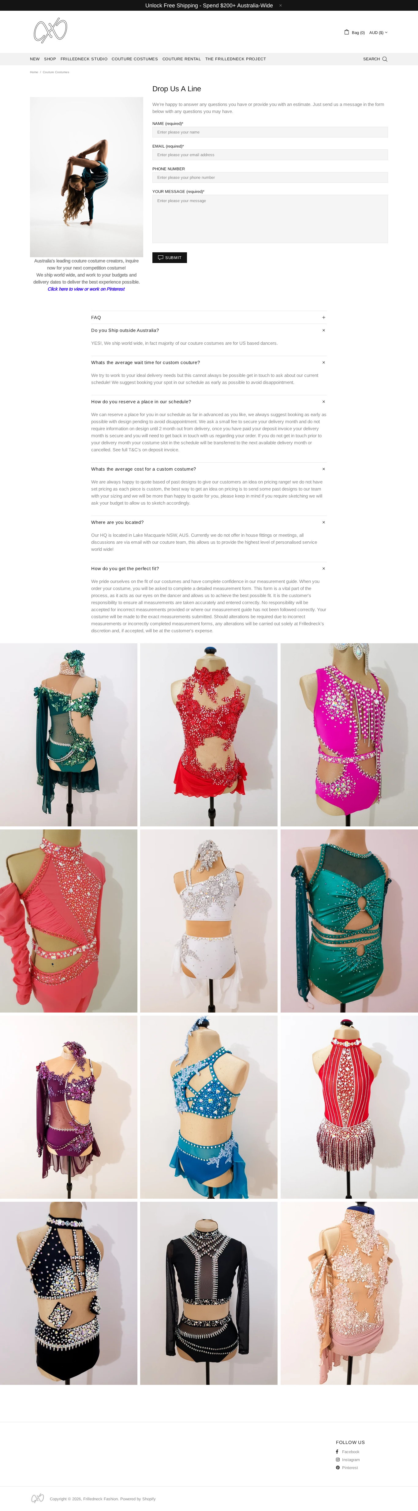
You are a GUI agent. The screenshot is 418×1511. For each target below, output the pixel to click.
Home (34, 72)
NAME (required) (167, 123)
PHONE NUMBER (168, 169)
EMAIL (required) (167, 146)
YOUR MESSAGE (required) (177, 191)
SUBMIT (173, 257)
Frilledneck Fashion (50, 31)
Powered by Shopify (138, 1499)
